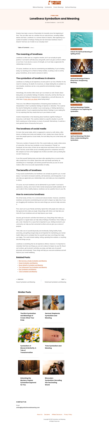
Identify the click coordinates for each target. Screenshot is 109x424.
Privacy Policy (68, 414)
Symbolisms (48, 7)
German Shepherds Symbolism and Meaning (52, 315)
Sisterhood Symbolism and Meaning (55, 281)
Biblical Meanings (38, 7)
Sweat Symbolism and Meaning (25, 281)
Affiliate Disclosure (57, 414)
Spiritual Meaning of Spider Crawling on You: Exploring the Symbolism (81, 109)
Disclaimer (47, 414)
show (32, 47)
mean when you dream (31, 99)
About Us (39, 414)
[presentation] (82, 39)
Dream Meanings (58, 7)
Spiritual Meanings (70, 7)
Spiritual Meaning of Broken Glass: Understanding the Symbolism (80, 138)
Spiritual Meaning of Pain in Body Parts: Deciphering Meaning (80, 80)
